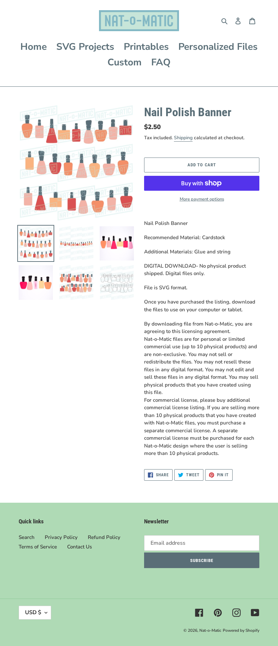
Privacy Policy (61, 537)
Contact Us (79, 546)
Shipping (183, 137)
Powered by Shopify (241, 630)
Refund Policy (104, 537)
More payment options (202, 199)
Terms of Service (38, 546)
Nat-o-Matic (210, 630)
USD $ (33, 612)
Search (27, 537)
